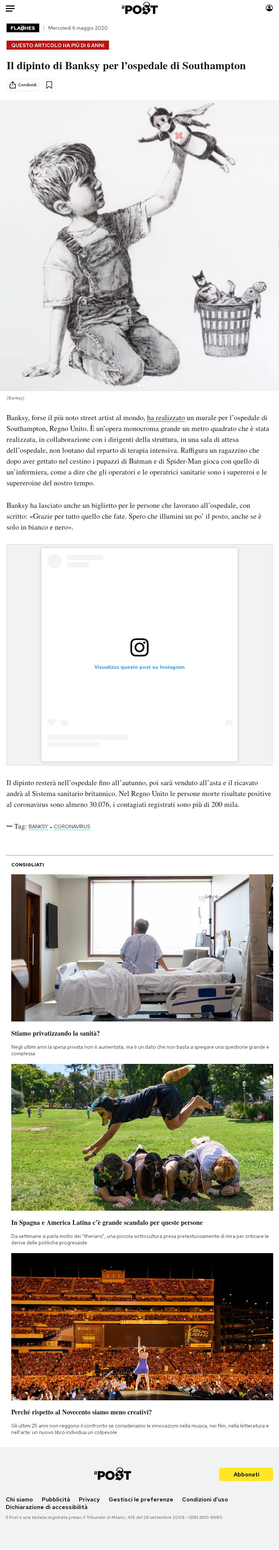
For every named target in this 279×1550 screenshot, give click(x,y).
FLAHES (23, 28)
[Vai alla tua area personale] (269, 8)
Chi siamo (19, 1499)
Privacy (89, 1499)
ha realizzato (166, 417)
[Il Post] (139, 8)
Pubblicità (56, 1499)
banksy (38, 826)
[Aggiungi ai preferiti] (49, 85)
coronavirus (72, 826)
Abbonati (246, 1474)
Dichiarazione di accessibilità (47, 1507)
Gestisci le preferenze (141, 1499)
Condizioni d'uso (205, 1499)
